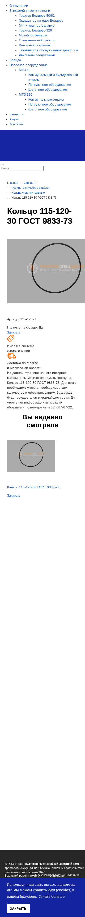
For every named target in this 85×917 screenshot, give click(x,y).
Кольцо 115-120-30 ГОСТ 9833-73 (33, 487)
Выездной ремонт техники (22, 875)
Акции (14, 119)
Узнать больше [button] (52, 896)
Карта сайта (48, 864)
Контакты (16, 124)
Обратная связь (69, 864)
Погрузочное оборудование (49, 84)
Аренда (15, 60)
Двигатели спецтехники (37, 55)
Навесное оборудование (28, 65)
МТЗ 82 (24, 70)
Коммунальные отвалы (46, 99)
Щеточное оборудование (47, 89)
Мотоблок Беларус (33, 35)
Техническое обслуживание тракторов (48, 50)
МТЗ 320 (25, 94)
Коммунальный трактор (37, 40)
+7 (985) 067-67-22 (57, 407)
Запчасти (16, 114)
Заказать (14, 332)
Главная (32, 864)
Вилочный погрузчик (34, 45)
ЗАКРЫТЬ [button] (18, 908)
